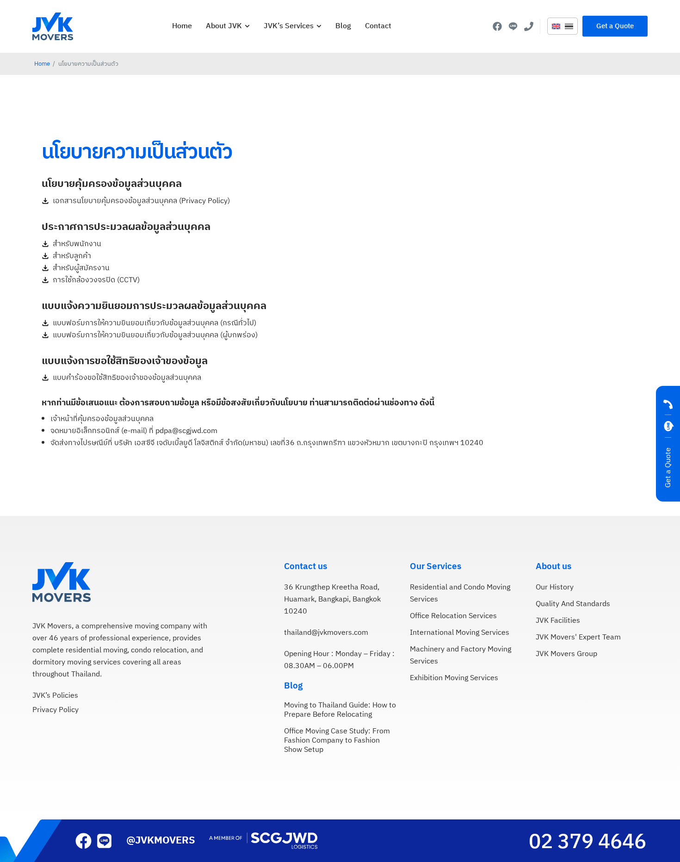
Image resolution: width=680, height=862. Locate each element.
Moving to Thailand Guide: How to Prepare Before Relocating (340, 710)
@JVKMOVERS (160, 840)
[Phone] (528, 26)
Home (42, 64)
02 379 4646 (587, 842)
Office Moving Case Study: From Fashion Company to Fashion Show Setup (337, 741)
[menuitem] (556, 27)
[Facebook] (497, 26)
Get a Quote (668, 467)
